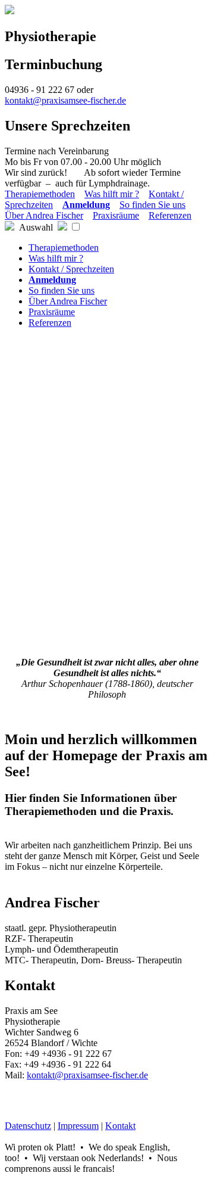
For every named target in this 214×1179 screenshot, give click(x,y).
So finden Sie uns (152, 205)
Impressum (78, 1126)
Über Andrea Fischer (44, 215)
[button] (76, 227)
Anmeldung (86, 205)
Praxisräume (116, 215)
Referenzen (170, 215)
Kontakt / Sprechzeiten (71, 269)
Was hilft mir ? (111, 194)
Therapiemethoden (40, 194)
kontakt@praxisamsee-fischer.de (65, 100)
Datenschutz (28, 1126)
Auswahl (36, 227)
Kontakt (120, 1126)
